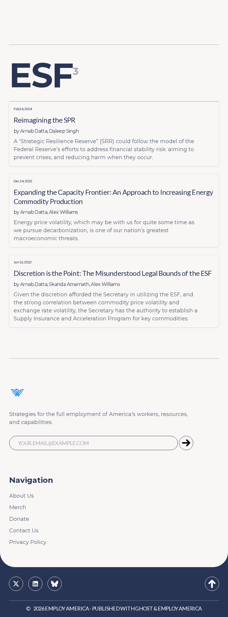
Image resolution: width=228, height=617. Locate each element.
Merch (17, 507)
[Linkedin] (35, 584)
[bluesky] (55, 584)
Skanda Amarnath (69, 284)
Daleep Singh (64, 131)
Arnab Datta (33, 131)
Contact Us (24, 530)
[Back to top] (212, 584)
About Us (21, 496)
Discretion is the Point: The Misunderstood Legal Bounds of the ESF (113, 273)
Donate (19, 519)
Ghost (144, 608)
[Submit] (186, 443)
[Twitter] (16, 584)
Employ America (67, 608)
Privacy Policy (27, 542)
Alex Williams (63, 212)
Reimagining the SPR (44, 120)
